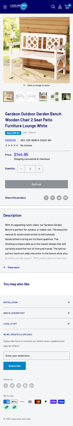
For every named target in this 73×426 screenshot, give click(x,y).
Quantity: (10, 168)
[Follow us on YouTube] (25, 385)
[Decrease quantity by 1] (21, 168)
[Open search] (53, 7)
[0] (67, 7)
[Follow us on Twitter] (12, 385)
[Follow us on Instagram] (18, 385)
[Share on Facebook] (46, 197)
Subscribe (14, 365)
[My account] (60, 7)
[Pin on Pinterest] (52, 197)
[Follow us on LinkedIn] (31, 385)
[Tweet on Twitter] (59, 197)
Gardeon (10, 140)
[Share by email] (65, 197)
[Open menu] (5, 7)
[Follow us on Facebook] (5, 385)
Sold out (36, 184)
